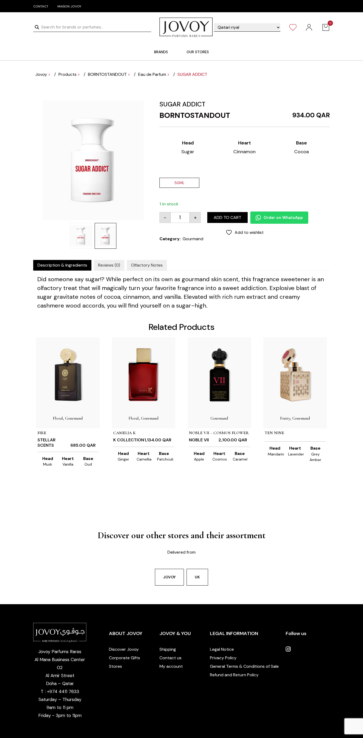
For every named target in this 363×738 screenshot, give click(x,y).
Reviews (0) (109, 265)
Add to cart (227, 217)
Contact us (170, 658)
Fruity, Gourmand (295, 418)
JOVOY (169, 577)
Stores (115, 666)
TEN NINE (274, 433)
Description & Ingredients (62, 265)
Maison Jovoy (69, 6)
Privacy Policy (223, 658)
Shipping (167, 649)
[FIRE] (68, 374)
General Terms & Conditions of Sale (244, 666)
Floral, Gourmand (68, 418)
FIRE (41, 433)
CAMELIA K (124, 433)
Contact (40, 6)
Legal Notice (222, 649)
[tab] (62, 265)
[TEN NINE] (295, 374)
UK (197, 577)
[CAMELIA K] (143, 374)
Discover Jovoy (124, 649)
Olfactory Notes (147, 265)
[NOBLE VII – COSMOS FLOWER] (219, 374)
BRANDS (161, 51)
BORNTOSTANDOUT (194, 115)
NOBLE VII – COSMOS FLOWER (219, 433)
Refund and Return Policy (234, 675)
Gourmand (193, 239)
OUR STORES (198, 51)
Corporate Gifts (124, 658)
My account (171, 666)
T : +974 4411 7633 (60, 691)
